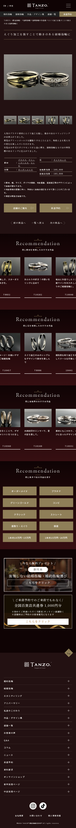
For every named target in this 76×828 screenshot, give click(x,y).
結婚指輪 (19, 14)
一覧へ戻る (38, 222)
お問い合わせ (36, 816)
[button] (10, 120)
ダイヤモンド (60, 160)
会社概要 (19, 816)
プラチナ (22, 160)
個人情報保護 (54, 816)
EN (5, 6)
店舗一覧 (52, 14)
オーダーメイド (25, 169)
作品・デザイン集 (35, 14)
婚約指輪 (8, 14)
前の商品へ (19, 222)
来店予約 (67, 14)
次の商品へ (56, 222)
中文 (11, 6)
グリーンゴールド (26, 161)
